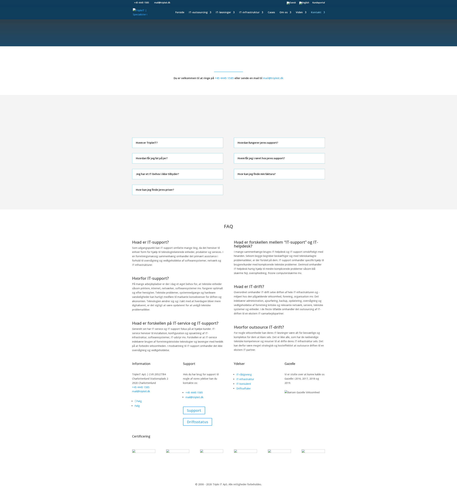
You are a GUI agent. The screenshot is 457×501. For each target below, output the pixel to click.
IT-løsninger (223, 12)
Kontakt (316, 12)
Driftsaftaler (243, 388)
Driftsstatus (197, 421)
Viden (299, 12)
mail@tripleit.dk (273, 78)
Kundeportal (318, 3)
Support (194, 410)
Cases (271, 12)
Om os (284, 12)
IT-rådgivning (244, 374)
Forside (179, 12)
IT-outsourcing (198, 12)
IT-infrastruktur (249, 12)
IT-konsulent (243, 383)
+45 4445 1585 (224, 78)
